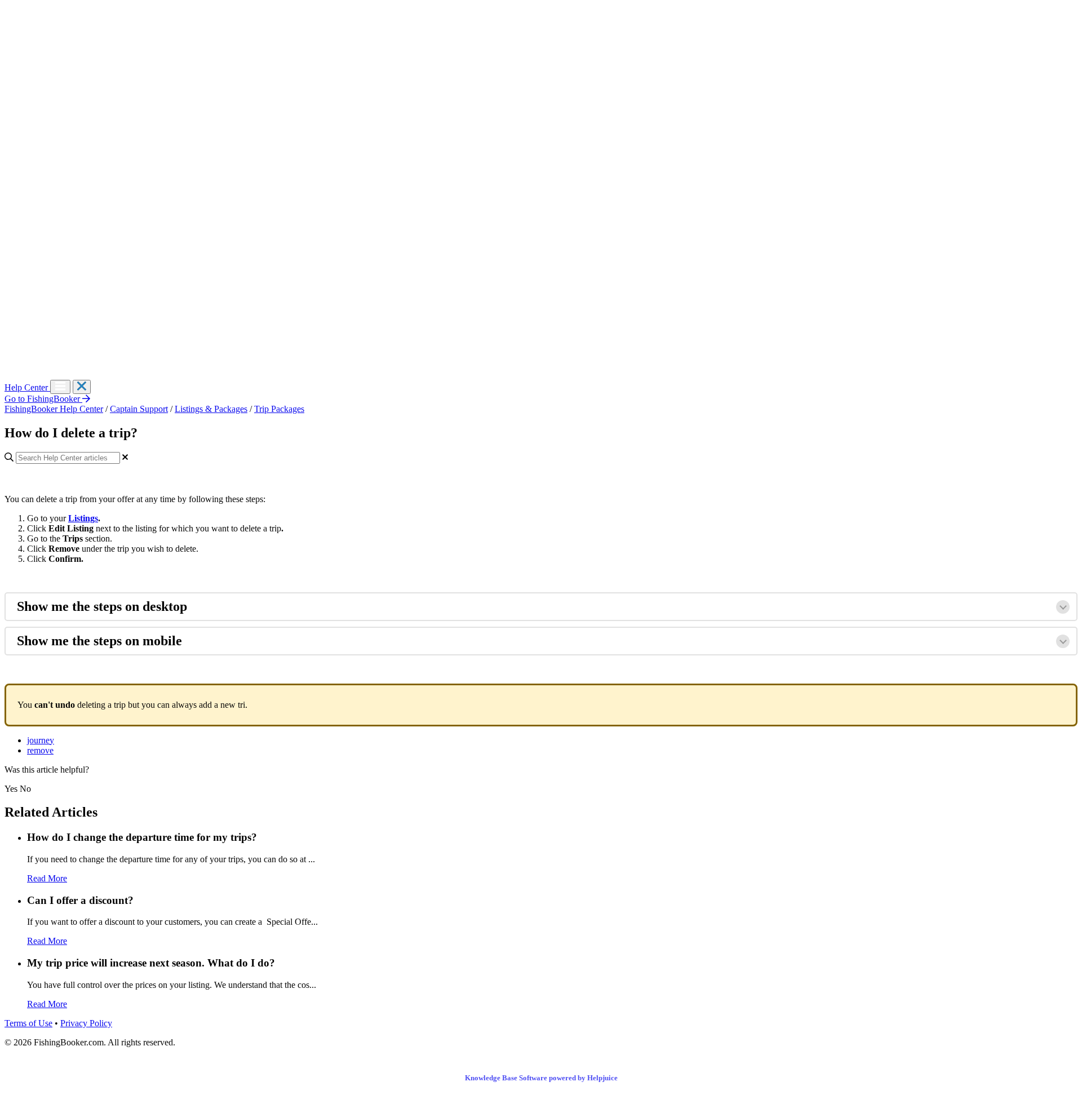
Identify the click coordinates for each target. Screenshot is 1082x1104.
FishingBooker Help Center (54, 409)
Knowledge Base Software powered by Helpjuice (541, 1078)
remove (40, 750)
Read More (47, 878)
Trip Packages (279, 409)
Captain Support (139, 409)
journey (40, 740)
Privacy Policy (86, 1023)
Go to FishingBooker (43, 399)
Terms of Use (28, 1023)
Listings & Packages (211, 409)
